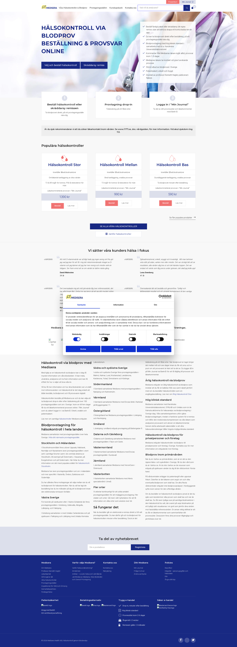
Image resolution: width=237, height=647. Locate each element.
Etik (166, 576)
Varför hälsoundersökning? (82, 568)
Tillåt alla (154, 349)
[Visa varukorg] (192, 7)
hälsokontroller (65, 419)
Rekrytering (107, 571)
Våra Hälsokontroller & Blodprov (73, 8)
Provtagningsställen (98, 8)
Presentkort (172, 2)
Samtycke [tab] (81, 305)
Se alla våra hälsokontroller (118, 226)
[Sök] (187, 8)
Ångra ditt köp (170, 579)
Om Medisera (46, 568)
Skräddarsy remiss (94, 65)
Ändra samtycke (140, 574)
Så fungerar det (47, 577)
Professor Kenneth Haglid (50, 571)
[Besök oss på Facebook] (180, 642)
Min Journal (186, 2)
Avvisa (83, 349)
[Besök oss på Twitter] (193, 642)
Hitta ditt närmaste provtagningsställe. (64, 437)
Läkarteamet (46, 574)
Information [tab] (118, 305)
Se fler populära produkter (180, 217)
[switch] (104, 339)
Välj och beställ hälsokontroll (61, 65)
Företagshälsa (46, 592)
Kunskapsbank (116, 8)
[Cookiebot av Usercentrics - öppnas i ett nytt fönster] (160, 297)
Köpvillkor (168, 568)
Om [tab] (155, 305)
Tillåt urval (118, 349)
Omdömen (76, 571)
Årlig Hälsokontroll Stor (182, 394)
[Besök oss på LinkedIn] (187, 642)
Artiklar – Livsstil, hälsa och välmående (86, 574)
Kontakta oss (130, 8)
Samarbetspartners (48, 589)
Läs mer (71, 206)
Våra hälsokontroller (49, 580)
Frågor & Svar (139, 571)
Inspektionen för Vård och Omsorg (54, 586)
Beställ (57, 206)
